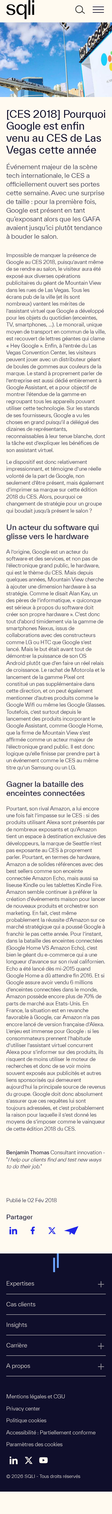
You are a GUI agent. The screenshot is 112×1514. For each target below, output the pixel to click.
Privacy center (23, 1408)
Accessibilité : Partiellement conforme (51, 1432)
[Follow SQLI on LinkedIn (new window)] (13, 1460)
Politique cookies (26, 1420)
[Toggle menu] (98, 9)
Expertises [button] (20, 1283)
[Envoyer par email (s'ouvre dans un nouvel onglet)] (71, 1230)
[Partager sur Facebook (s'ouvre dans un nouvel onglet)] (33, 1230)
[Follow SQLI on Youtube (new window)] (43, 1460)
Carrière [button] (16, 1345)
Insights (16, 1324)
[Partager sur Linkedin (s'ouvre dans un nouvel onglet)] (13, 1230)
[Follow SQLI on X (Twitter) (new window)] (28, 1460)
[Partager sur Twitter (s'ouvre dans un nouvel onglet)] (52, 1230)
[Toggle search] (79, 9)
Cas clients (20, 1304)
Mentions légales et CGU (35, 1396)
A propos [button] (18, 1365)
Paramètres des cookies (34, 1444)
